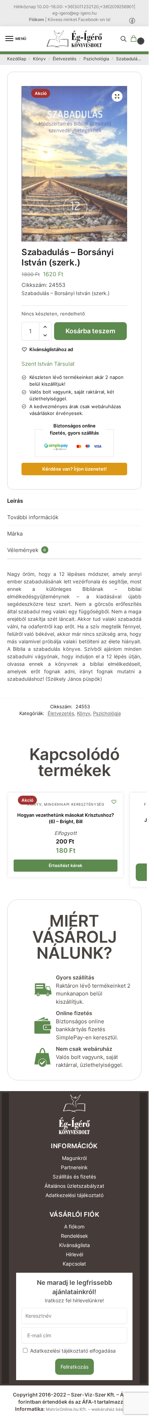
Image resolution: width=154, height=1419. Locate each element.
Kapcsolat (74, 1264)
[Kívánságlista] (114, 801)
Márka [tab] (15, 533)
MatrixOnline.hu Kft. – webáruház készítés (90, 1409)
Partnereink (74, 1167)
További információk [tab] (32, 517)
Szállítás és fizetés (74, 1177)
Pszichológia (96, 58)
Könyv (39, 58)
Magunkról (74, 1158)
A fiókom (74, 1226)
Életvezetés (64, 58)
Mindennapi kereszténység (74, 804)
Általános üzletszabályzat (74, 1186)
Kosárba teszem (90, 331)
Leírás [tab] (15, 500)
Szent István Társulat (47, 363)
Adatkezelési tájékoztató (74, 1195)
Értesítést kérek (65, 865)
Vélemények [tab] (26, 550)
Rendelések (74, 1236)
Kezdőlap (16, 58)
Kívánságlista (74, 1245)
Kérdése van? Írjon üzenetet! (74, 469)
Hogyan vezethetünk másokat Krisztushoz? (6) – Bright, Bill (65, 818)
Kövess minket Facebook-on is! (79, 19)
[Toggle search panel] (123, 38)
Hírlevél (74, 1254)
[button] (135, 39)
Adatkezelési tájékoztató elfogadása (73, 1351)
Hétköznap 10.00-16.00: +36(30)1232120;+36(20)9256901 (74, 6)
